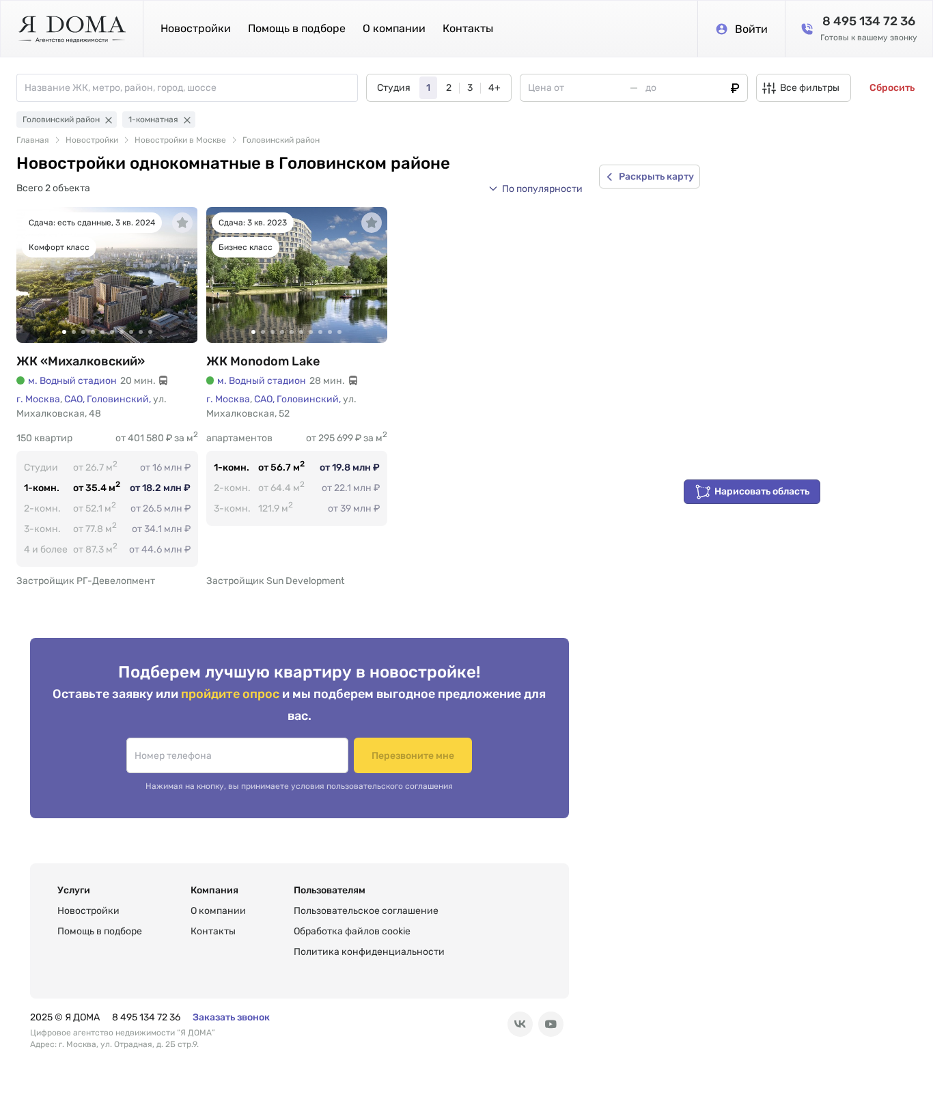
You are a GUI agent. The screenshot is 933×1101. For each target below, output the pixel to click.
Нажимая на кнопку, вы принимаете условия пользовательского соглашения (299, 786)
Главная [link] (32, 140)
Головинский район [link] (281, 140)
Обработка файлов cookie (352, 931)
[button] (535, 188)
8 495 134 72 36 (146, 1017)
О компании (394, 28)
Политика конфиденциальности (369, 952)
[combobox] (191, 88)
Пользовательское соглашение (366, 911)
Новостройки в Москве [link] (180, 140)
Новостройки (196, 28)
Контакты (468, 28)
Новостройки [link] (92, 140)
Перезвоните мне (413, 756)
